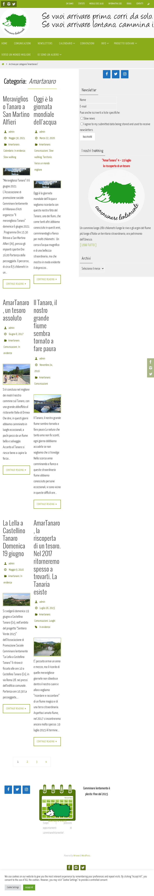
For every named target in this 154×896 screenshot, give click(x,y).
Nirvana (76, 840)
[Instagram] (9, 4)
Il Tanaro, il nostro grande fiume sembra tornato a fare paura (45, 320)
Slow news (89, 118)
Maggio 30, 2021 (17, 136)
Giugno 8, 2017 (16, 327)
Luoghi (52, 606)
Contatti (139, 3)
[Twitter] (14, 4)
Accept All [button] (29, 887)
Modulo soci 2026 (96, 3)
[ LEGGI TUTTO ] (88, 245)
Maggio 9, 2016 (16, 557)
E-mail (83, 106)
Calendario (8, 147)
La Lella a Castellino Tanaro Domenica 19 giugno (14, 528)
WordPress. (85, 840)
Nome (83, 100)
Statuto (81, 3)
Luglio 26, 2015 (47, 596)
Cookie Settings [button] (13, 887)
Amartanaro (13, 141)
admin (11, 131)
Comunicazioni (41, 147)
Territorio (47, 152)
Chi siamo (69, 3)
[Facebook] (4, 4)
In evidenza (19, 147)
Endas (129, 3)
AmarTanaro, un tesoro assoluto (16, 305)
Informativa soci (115, 3)
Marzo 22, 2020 (47, 136)
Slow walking (10, 152)
